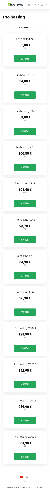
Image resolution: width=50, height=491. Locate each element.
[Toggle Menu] (4, 5)
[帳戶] (43, 4)
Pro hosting (23, 27)
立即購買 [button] (25, 59)
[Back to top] (25, 482)
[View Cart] (29, 4)
